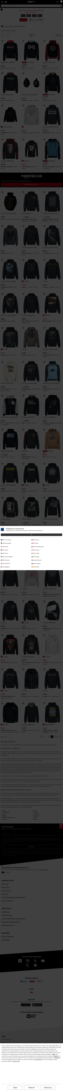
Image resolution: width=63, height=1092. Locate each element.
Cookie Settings (38, 1059)
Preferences (48, 1088)
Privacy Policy (16, 1061)
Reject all (31, 1087)
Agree (15, 1087)
